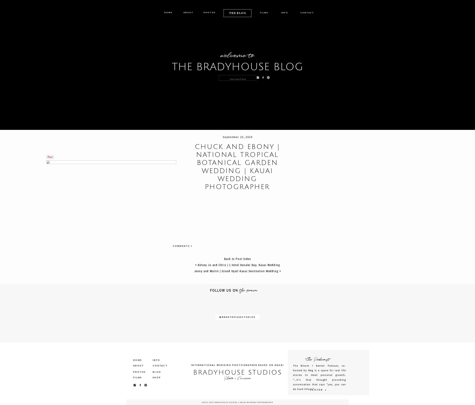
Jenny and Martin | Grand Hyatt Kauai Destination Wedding (236, 271)
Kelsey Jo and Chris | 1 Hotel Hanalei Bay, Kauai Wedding (239, 265)
